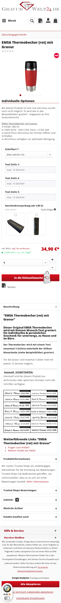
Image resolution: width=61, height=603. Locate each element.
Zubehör (10, 499)
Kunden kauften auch (16, 516)
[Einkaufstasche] (55, 20)
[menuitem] (9, 20)
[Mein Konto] (47, 20)
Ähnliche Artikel (13, 508)
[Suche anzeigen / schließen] (31, 20)
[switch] (7, 598)
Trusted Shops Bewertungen (19, 490)
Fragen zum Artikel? (18, 447)
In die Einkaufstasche (28, 278)
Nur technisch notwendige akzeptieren (32, 592)
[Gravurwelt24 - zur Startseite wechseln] (30, 8)
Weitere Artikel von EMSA (21, 450)
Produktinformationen (16, 458)
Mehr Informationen (38, 481)
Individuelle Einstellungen (30, 598)
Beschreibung (11, 306)
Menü (12, 20)
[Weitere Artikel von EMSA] (56, 55)
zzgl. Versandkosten (21, 248)
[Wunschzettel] (39, 20)
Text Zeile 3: (12, 191)
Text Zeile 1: (12, 164)
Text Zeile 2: (12, 178)
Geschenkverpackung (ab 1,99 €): (24, 205)
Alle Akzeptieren (31, 584)
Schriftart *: (12, 149)
